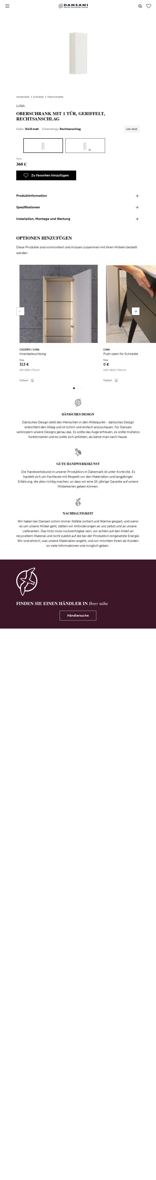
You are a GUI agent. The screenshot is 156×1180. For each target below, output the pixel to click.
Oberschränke (55, 96)
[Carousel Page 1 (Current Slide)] (74, 388)
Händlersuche (78, 615)
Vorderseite (23, 96)
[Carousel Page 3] (82, 388)
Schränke (38, 96)
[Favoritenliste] (148, 6)
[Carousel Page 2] (78, 388)
